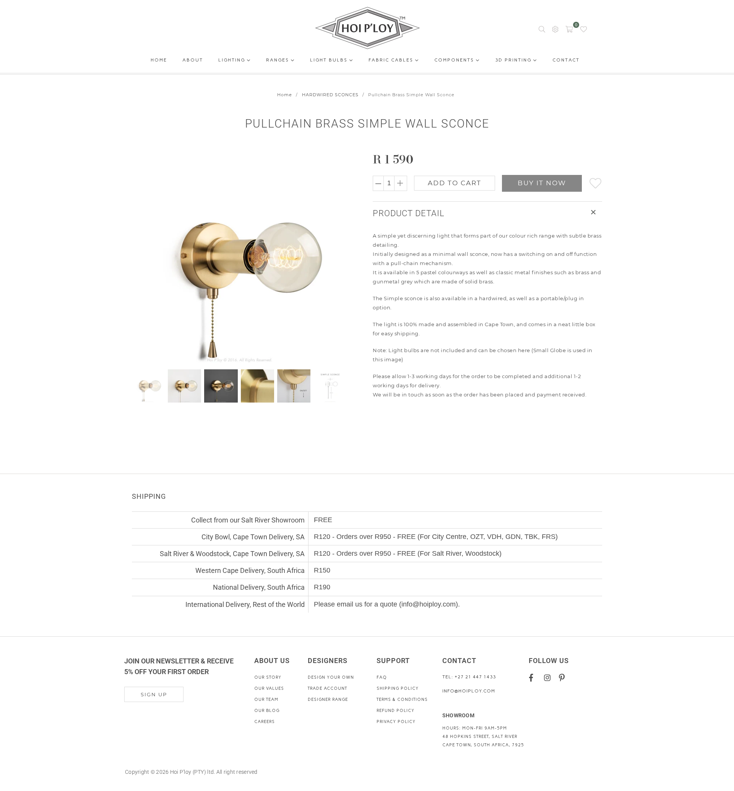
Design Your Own (331, 677)
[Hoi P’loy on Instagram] (548, 677)
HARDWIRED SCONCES (330, 94)
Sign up (154, 694)
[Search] (542, 28)
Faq (382, 677)
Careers (264, 721)
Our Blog (266, 710)
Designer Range (328, 699)
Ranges (278, 60)
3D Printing (514, 60)
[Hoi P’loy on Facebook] (533, 677)
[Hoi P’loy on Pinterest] (563, 677)
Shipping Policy (398, 688)
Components (455, 60)
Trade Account (327, 688)
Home (159, 61)
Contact (566, 61)
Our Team (266, 699)
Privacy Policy (396, 721)
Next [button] (341, 258)
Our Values (269, 688)
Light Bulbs (329, 60)
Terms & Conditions (402, 699)
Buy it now (542, 183)
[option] (244, 258)
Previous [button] (138, 258)
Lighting (232, 60)
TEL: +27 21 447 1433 (469, 676)
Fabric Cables (392, 60)
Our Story (267, 677)
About (192, 61)
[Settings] (555, 28)
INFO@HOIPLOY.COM (468, 691)
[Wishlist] (583, 28)
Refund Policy (395, 710)
